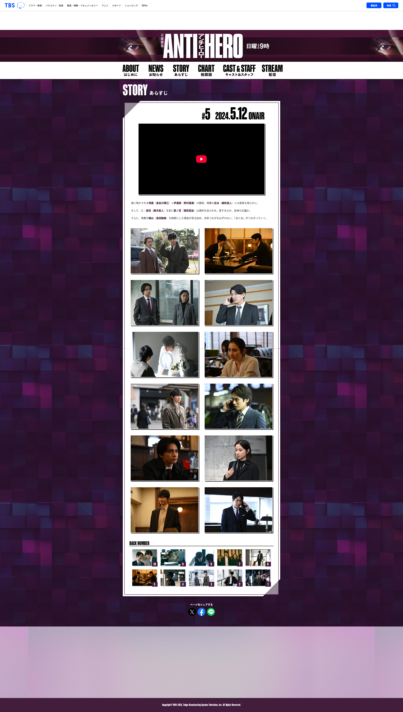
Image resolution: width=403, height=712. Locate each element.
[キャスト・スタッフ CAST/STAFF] (239, 70)
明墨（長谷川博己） (160, 203)
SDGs (145, 5)
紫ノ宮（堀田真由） (185, 210)
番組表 (374, 5)
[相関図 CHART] (206, 70)
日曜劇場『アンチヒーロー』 (201, 45)
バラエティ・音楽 (54, 5)
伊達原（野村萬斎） (185, 203)
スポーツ (116, 5)
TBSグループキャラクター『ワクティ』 (21, 5)
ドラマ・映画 (35, 5)
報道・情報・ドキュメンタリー (82, 5)
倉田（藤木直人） (156, 210)
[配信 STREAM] (272, 70)
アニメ (105, 5)
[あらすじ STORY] (181, 70)
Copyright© (167, 704)
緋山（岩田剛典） (159, 218)
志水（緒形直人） (224, 203)
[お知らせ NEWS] (155, 70)
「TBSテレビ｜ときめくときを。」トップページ (10, 5)
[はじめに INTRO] (130, 70)
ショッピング (131, 5)
